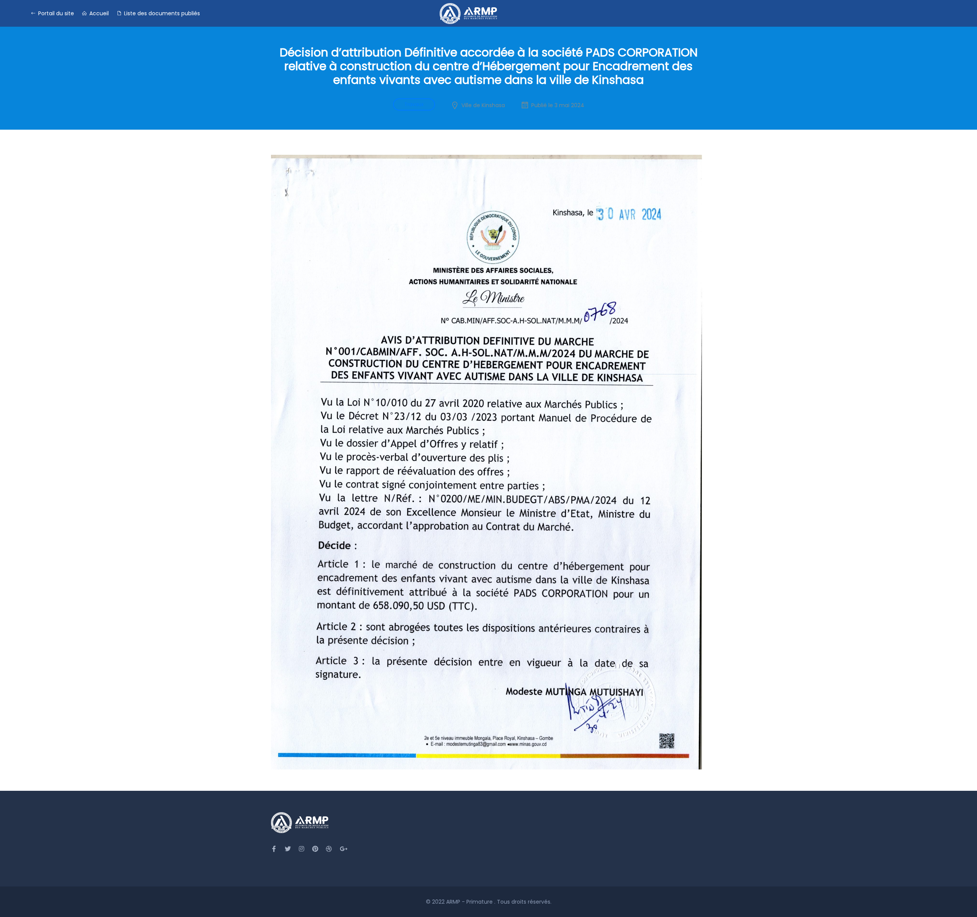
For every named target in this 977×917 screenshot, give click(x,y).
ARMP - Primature (470, 902)
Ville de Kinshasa (483, 105)
